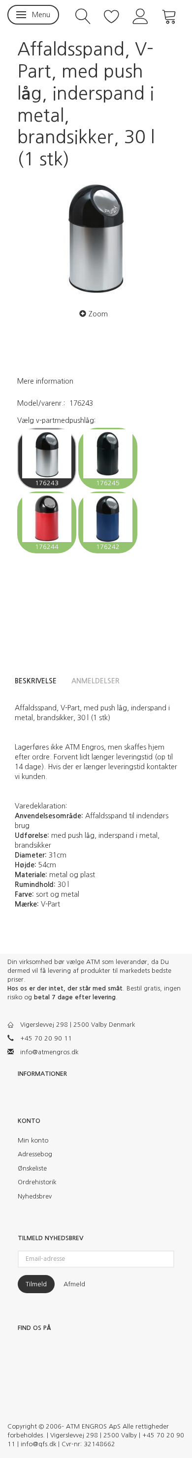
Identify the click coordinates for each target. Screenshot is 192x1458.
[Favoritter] (111, 15)
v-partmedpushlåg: (56, 420)
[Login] (140, 15)
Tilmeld (36, 1284)
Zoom (98, 314)
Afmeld (74, 1284)
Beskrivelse (36, 680)
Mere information (45, 381)
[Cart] (169, 15)
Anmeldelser (95, 680)
